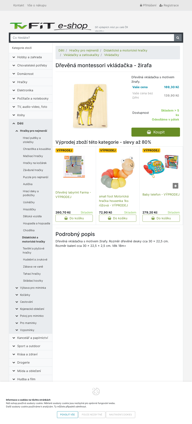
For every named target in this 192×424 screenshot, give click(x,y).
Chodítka (28, 230)
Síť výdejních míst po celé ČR (111, 29)
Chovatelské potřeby (32, 65)
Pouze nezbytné (92, 414)
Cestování (26, 301)
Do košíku (76, 218)
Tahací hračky (32, 273)
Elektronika (25, 90)
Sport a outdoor (28, 346)
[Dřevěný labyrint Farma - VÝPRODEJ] (74, 166)
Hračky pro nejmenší (33, 130)
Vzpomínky (27, 330)
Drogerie (23, 362)
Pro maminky (28, 322)
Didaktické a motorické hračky (33, 239)
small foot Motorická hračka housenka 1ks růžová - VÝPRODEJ (114, 200)
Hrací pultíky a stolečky (32, 140)
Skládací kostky (33, 280)
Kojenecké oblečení (32, 308)
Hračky (22, 82)
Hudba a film (26, 379)
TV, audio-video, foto (32, 107)
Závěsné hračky (33, 170)
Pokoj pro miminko (32, 315)
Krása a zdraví (27, 354)
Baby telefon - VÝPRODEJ (161, 194)
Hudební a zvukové (35, 259)
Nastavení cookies (120, 414)
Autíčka (27, 184)
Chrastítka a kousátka (37, 148)
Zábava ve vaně (33, 266)
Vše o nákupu (36, 5)
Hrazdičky (29, 209)
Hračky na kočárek (35, 162)
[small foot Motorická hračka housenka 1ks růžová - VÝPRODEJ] (117, 172)
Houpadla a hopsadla (36, 223)
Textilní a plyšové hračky (33, 250)
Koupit (158, 132)
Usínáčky (29, 202)
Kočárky (25, 294)
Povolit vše (67, 414)
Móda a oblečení (29, 371)
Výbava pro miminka (33, 287)
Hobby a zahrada (29, 57)
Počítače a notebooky (33, 98)
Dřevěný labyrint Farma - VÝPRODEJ (73, 194)
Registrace (171, 5)
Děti (20, 123)
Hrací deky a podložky (31, 193)
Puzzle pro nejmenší (35, 177)
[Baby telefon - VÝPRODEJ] (161, 166)
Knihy (21, 115)
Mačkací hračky (33, 156)
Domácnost (25, 74)
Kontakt (18, 5)
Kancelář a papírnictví (32, 338)
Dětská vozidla (32, 216)
